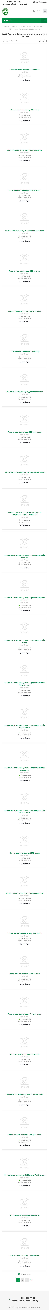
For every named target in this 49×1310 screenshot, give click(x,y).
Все (31, 1280)
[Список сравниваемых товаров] (33, 12)
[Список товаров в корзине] (45, 13)
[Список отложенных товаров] (38, 12)
